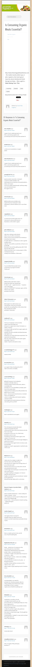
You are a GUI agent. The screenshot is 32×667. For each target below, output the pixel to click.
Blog (8, 39)
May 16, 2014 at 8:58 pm (9, 457)
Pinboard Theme (13, 663)
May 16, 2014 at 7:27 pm (9, 411)
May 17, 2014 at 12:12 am (9, 628)
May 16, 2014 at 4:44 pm (9, 278)
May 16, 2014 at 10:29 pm (9, 544)
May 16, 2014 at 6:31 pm (9, 351)
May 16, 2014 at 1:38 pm (9, 146)
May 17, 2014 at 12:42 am (9, 640)
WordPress (6, 665)
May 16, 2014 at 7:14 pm (9, 378)
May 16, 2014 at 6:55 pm (9, 364)
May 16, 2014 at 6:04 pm (9, 320)
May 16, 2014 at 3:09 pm (9, 198)
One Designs (21, 663)
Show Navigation (24, 13)
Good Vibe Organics (11, 34)
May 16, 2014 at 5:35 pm (9, 301)
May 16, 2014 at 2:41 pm (9, 176)
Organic (8, 91)
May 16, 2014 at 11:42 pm (9, 596)
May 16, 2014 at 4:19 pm (9, 231)
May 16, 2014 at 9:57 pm (9, 513)
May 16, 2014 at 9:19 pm (9, 490)
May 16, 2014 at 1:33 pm (9, 130)
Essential (16, 88)
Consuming (8, 88)
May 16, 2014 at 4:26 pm (9, 263)
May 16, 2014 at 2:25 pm (9, 160)
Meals (22, 88)
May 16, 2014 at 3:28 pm (9, 215)
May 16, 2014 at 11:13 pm (9, 577)
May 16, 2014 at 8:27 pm (9, 424)
